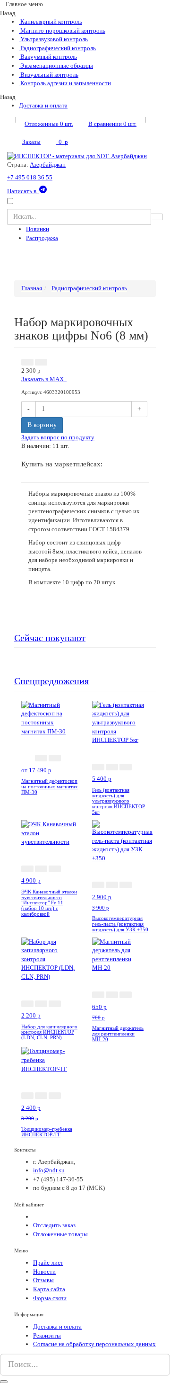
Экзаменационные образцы (56, 65)
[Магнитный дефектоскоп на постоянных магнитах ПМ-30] (49, 717)
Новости (44, 1271)
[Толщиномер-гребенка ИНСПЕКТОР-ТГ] (49, 1059)
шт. (49, 123)
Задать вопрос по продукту (57, 437)
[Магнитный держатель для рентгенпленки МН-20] (120, 954)
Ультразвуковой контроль (53, 39)
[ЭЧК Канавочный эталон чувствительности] (49, 832)
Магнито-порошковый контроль (62, 30)
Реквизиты (47, 1335)
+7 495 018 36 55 (29, 177)
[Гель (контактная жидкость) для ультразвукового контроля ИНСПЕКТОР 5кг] (120, 721)
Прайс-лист (48, 1262)
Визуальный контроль (48, 74)
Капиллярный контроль (50, 21)
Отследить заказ (54, 1225)
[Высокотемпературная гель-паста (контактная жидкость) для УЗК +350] (122, 840)
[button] (27, 362)
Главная (31, 288)
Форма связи (50, 1298)
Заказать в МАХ (44, 379)
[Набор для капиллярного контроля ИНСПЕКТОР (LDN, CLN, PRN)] (49, 958)
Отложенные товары (60, 1234)
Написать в (23, 191)
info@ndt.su (49, 1170)
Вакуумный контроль (48, 56)
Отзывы (43, 1280)
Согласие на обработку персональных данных (94, 1344)
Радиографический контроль (57, 48)
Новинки (37, 228)
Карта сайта (49, 1289)
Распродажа (42, 237)
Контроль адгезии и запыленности (65, 83)
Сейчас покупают (49, 638)
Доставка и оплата (43, 105)
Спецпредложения (51, 681)
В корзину (42, 425)
